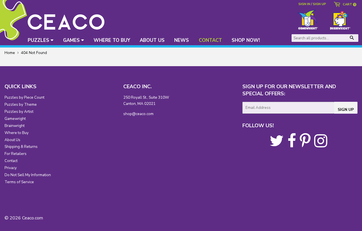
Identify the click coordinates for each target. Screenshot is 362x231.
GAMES (72, 40)
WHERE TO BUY (112, 40)
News (181, 40)
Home (10, 52)
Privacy (11, 167)
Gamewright (15, 118)
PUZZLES (39, 40)
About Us (12, 140)
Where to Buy (17, 132)
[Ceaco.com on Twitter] (277, 145)
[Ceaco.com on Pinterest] (305, 145)
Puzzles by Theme (21, 104)
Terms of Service (19, 182)
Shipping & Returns (21, 146)
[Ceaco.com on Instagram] (320, 145)
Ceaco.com (32, 218)
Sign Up (346, 109)
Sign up (319, 4)
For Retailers (16, 153)
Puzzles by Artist (19, 111)
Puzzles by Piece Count (24, 97)
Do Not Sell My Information (28, 175)
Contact (11, 160)
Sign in (304, 4)
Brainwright (15, 125)
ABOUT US (152, 40)
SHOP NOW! (246, 40)
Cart (348, 5)
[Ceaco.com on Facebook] (291, 145)
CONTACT (210, 40)
